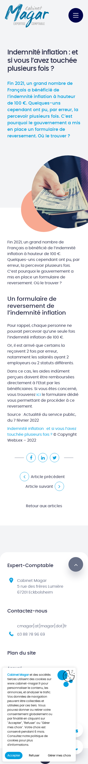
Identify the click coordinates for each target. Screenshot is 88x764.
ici (39, 395)
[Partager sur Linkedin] (42, 457)
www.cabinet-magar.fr (24, 683)
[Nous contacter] (75, 730)
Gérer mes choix (59, 755)
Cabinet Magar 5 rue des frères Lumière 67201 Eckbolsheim (40, 586)
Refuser (34, 755)
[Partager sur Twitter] (54, 457)
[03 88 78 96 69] (75, 747)
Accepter (13, 755)
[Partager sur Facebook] (31, 457)
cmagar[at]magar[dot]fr (42, 626)
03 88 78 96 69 (31, 634)
